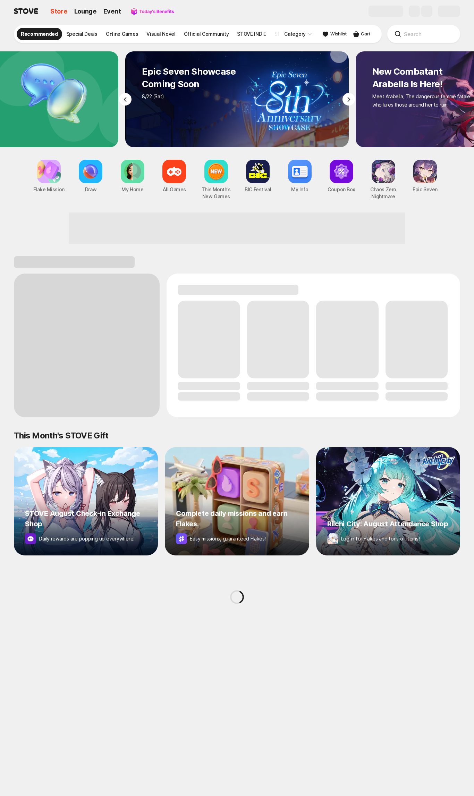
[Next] (348, 99)
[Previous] (125, 99)
